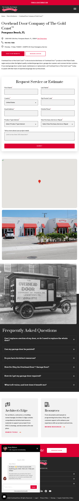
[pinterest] (46, 491)
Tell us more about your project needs (16, 130)
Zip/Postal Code (46, 98)
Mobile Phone (45, 109)
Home (3, 16)
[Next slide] (73, 235)
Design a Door (35, 53)
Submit (39, 146)
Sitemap (53, 498)
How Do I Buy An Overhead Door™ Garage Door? (26, 367)
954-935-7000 (9, 43)
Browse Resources (53, 427)
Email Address (9, 109)
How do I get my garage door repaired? (22, 376)
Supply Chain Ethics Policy (65, 498)
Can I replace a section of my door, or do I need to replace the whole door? (36, 339)
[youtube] (50, 491)
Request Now (56, 450)
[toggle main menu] (75, 9)
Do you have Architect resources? (20, 358)
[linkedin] (41, 491)
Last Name (44, 87)
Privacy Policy (44, 498)
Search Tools (11, 432)
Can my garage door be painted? (19, 349)
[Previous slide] (6, 235)
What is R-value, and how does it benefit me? (25, 385)
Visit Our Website (13, 53)
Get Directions (42, 38)
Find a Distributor (39, 2)
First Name (8, 87)
